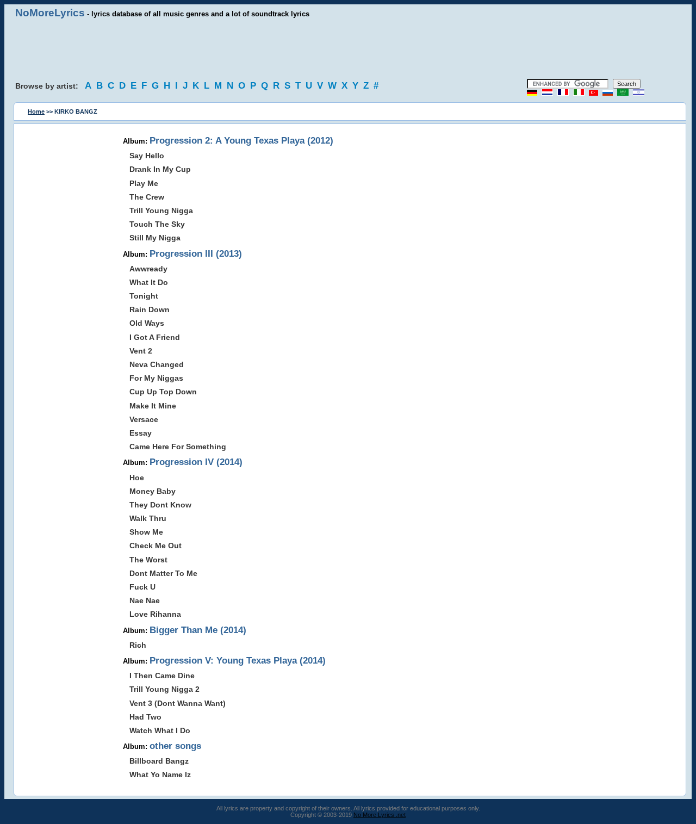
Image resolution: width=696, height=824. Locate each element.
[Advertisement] (348, 48)
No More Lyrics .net (379, 814)
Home (36, 111)
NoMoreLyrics (50, 12)
